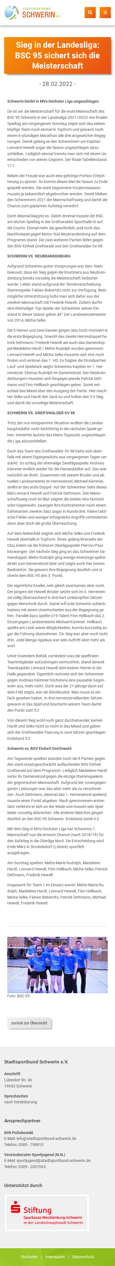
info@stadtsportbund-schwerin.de (46, 1138)
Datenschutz (83, 1257)
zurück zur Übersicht (29, 1023)
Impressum (55, 1257)
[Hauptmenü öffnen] (105, 12)
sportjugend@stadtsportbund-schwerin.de (53, 1160)
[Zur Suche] (90, 12)
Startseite (29, 1257)
